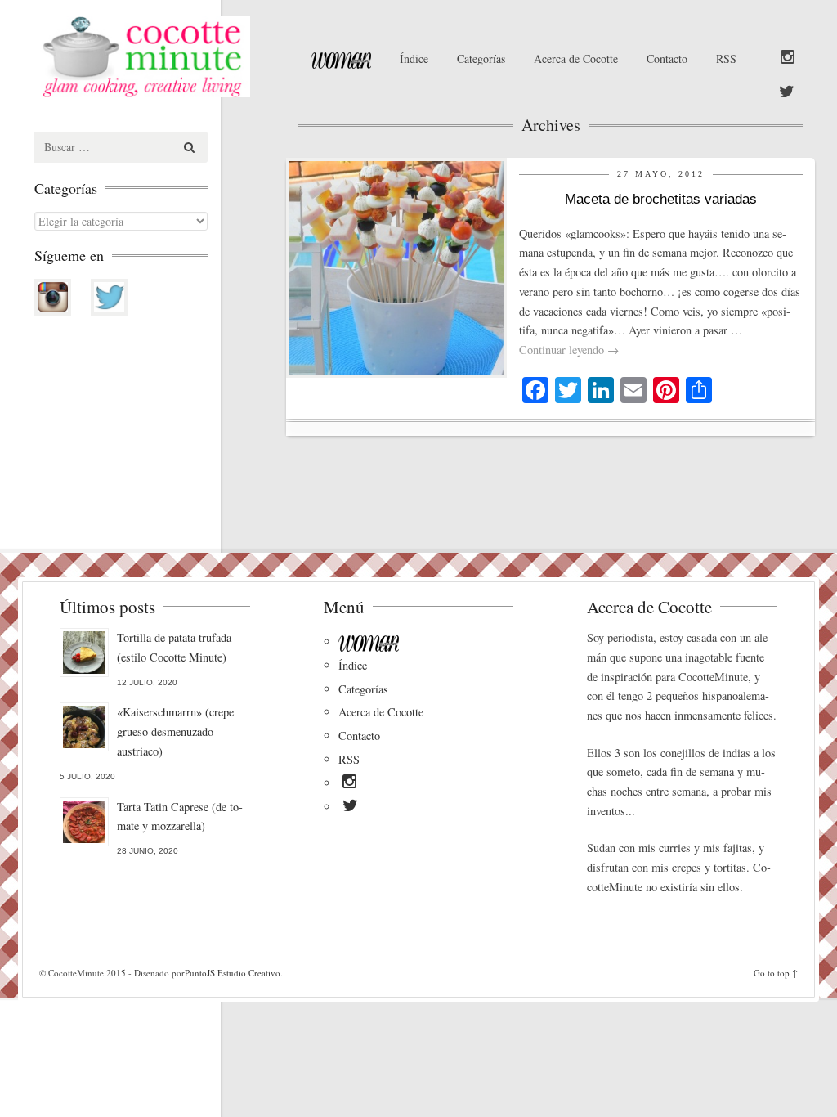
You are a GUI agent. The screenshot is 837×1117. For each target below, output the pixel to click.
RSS (726, 58)
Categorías (481, 58)
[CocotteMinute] (154, 56)
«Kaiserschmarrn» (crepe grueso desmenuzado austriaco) (175, 731)
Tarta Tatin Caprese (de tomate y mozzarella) (180, 816)
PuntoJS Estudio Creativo (232, 973)
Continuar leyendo (569, 349)
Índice (414, 58)
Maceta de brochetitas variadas (661, 199)
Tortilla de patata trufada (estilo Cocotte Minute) (174, 647)
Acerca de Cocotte (576, 58)
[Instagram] (788, 58)
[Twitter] (787, 92)
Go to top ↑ (776, 973)
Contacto (667, 58)
